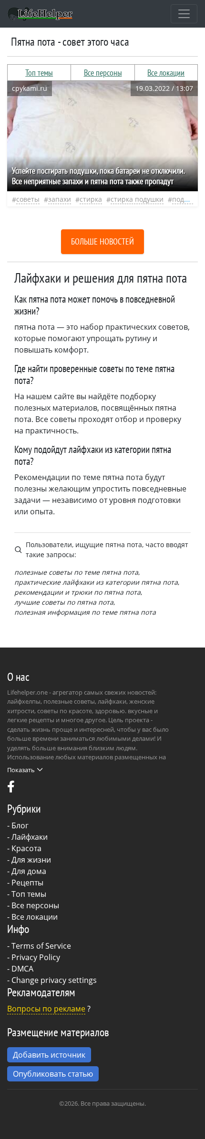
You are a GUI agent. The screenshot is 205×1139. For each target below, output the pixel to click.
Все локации (165, 72)
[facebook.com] (11, 789)
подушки (186, 199)
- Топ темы (26, 894)
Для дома (28, 871)
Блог (20, 825)
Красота (26, 848)
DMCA (22, 968)
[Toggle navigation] (184, 13)
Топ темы (39, 72)
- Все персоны (33, 905)
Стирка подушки (137, 199)
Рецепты (27, 882)
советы (28, 199)
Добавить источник (49, 1055)
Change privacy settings (54, 980)
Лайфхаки (29, 837)
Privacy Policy (35, 957)
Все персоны (103, 72)
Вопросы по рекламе (46, 1008)
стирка (91, 199)
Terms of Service (41, 946)
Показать (21, 770)
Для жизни (31, 859)
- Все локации (32, 917)
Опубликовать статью (53, 1074)
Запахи (59, 199)
